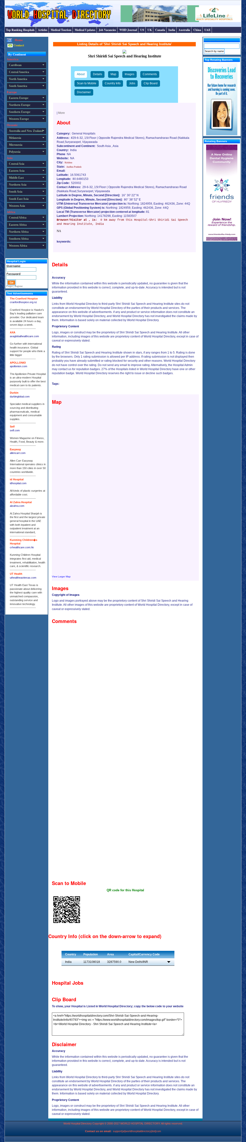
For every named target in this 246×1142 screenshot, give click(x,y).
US (142, 30)
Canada (160, 30)
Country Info (113, 83)
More (61, 113)
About (81, 74)
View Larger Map (61, 576)
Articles (42, 30)
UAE (207, 30)
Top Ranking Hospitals (20, 30)
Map (113, 74)
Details (97, 74)
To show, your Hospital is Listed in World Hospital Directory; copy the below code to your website (118, 1006)
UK (150, 30)
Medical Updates (85, 30)
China (197, 30)
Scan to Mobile (86, 83)
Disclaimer (84, 92)
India (171, 30)
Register (19, 286)
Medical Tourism (61, 30)
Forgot (9, 286)
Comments (150, 74)
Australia (184, 30)
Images (129, 74)
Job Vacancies (107, 30)
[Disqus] (125, 686)
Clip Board (151, 83)
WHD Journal (128, 30)
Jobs (132, 83)
